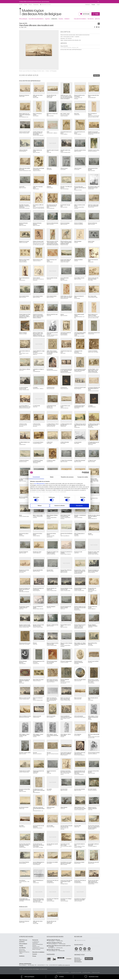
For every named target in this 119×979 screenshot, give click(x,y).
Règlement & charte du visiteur (24, 952)
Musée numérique (36, 949)
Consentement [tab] (36, 477)
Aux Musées (22, 947)
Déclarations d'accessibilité (76, 972)
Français (93, 4)
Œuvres (99, 24)
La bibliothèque (35, 941)
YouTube (80, 950)
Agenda (47, 19)
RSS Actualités (77, 960)
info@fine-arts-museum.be (64, 965)
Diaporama (96, 75)
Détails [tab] (51, 477)
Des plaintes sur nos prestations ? (63, 972)
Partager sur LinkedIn (97, 27)
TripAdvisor (89, 950)
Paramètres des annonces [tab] (67, 477)
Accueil (20, 4)
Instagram (85, 950)
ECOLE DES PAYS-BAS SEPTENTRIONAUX (71, 49)
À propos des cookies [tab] (82, 477)
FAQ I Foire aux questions (23, 940)
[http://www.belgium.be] (54, 959)
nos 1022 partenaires (39, 483)
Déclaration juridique (86, 972)
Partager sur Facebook (95, 27)
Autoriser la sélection (59, 505)
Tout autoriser (79, 505)
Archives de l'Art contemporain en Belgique (38, 947)
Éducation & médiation (80, 19)
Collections (54, 19)
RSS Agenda (77, 958)
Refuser (40, 505)
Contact (25, 4)
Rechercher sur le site (41, 4)
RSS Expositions (77, 959)
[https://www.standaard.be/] (68, 958)
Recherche (91, 19)
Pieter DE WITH (69, 47)
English (98, 4)
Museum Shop (22, 950)
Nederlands (87, 4)
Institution (66, 19)
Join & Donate (86, 14)
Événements (35, 4)
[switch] (52, 500)
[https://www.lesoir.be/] (61, 958)
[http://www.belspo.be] (49, 959)
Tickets (96, 14)
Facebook (76, 950)
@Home (97, 19)
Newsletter (89, 958)
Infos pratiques (23, 19)
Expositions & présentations (36, 19)
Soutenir (34, 954)
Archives (34, 945)
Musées (61, 19)
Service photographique (37, 944)
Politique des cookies (96, 972)
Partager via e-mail (99, 27)
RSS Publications (78, 961)
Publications (35, 943)
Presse (30, 4)
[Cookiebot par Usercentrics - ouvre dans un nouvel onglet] (83, 473)
